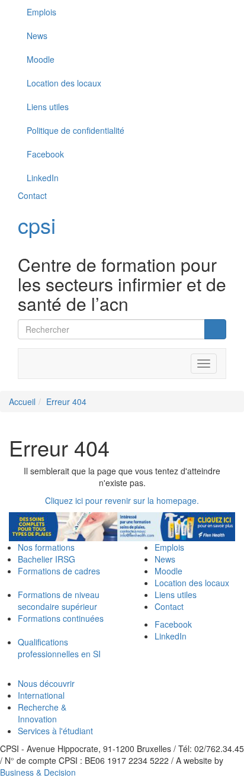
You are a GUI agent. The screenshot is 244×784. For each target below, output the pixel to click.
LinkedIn (171, 636)
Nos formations (46, 547)
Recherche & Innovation (42, 713)
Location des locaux (64, 83)
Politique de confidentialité (75, 130)
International (41, 695)
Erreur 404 (66, 401)
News (37, 35)
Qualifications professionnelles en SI (59, 648)
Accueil (22, 401)
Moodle (40, 59)
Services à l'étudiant (55, 731)
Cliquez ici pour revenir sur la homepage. (122, 500)
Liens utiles (48, 107)
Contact (32, 195)
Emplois (41, 12)
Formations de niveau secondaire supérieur (58, 600)
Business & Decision (38, 772)
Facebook (173, 624)
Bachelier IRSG (46, 559)
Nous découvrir (46, 683)
